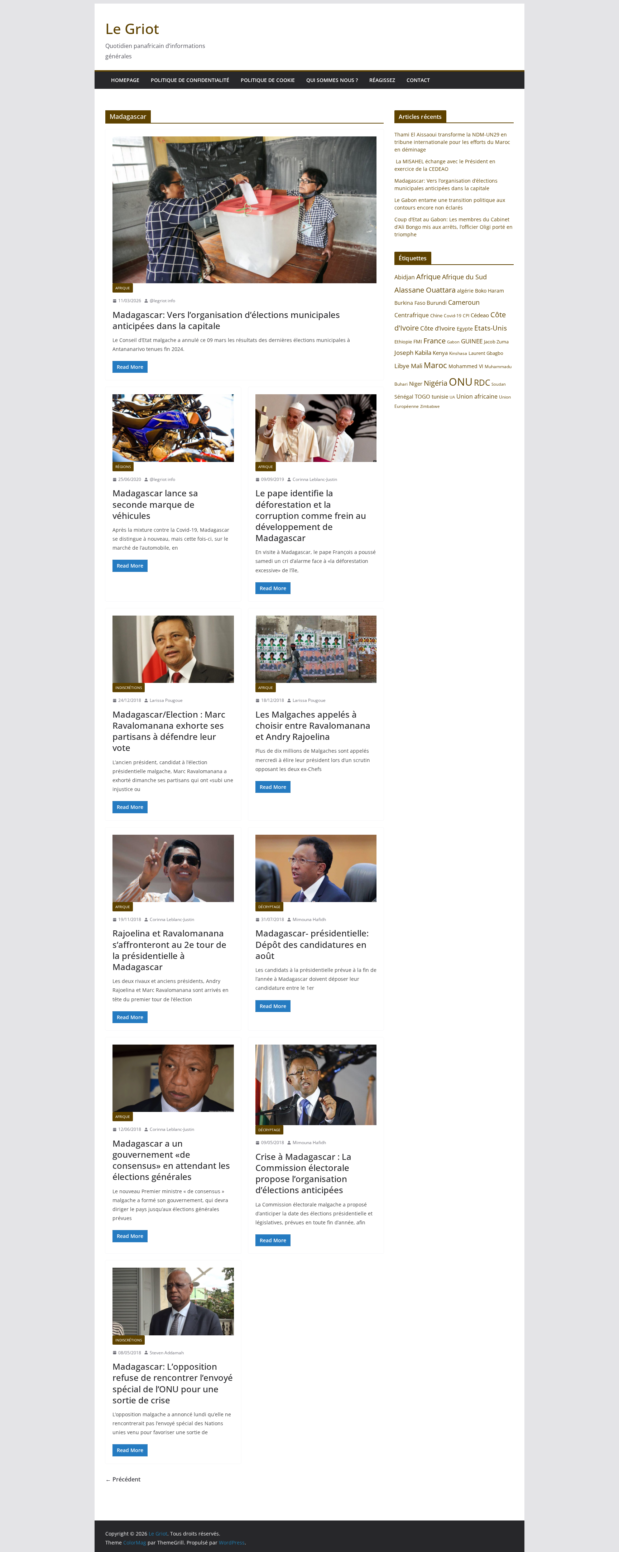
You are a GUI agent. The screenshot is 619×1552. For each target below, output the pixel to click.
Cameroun (464, 302)
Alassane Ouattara (425, 290)
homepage (125, 80)
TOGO (422, 396)
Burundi (437, 302)
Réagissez (382, 80)
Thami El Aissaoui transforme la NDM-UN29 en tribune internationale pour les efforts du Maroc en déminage (452, 142)
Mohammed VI (465, 366)
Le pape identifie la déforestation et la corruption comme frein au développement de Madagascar (310, 515)
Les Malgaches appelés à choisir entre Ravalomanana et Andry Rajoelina (312, 725)
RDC (482, 382)
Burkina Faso (409, 302)
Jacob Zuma (496, 341)
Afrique (122, 287)
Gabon (453, 341)
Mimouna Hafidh (309, 919)
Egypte (465, 328)
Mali (416, 365)
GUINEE (472, 341)
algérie (465, 290)
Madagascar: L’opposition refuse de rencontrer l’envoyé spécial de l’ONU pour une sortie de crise (172, 1383)
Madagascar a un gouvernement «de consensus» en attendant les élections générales (171, 1160)
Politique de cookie (268, 80)
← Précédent (122, 1479)
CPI (466, 316)
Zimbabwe (430, 406)
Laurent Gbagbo (486, 353)
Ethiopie (403, 341)
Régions (123, 466)
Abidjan (404, 277)
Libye (401, 366)
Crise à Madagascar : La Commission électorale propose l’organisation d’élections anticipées (303, 1173)
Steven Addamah (167, 1353)
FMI (417, 341)
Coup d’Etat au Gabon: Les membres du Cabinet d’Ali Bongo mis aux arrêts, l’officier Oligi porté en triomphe (453, 227)
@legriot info (162, 301)
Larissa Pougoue (166, 700)
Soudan (498, 384)
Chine (436, 315)
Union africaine (477, 396)
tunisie (440, 396)
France (434, 341)
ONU (460, 382)
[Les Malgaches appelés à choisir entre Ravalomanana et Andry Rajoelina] (316, 649)
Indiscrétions (128, 687)
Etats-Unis (490, 328)
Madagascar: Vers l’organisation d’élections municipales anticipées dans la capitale (226, 320)
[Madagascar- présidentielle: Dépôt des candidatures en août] (316, 868)
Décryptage (269, 906)
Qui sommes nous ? (332, 80)
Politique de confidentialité (190, 80)
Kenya (440, 353)
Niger (415, 383)
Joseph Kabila (412, 352)
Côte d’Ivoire (437, 328)
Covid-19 (452, 316)
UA (452, 397)
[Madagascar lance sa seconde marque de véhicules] (173, 428)
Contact (418, 80)
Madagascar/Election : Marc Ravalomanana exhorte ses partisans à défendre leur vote (168, 731)
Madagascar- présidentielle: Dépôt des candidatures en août (312, 944)
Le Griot (132, 28)
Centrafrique (411, 315)
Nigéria (435, 383)
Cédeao (480, 315)
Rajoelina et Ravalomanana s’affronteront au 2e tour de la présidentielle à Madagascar (169, 950)
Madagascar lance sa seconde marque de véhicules (155, 504)
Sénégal (403, 396)
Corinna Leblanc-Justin (315, 479)
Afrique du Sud (464, 277)
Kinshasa (458, 353)
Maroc (435, 365)
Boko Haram (489, 290)
